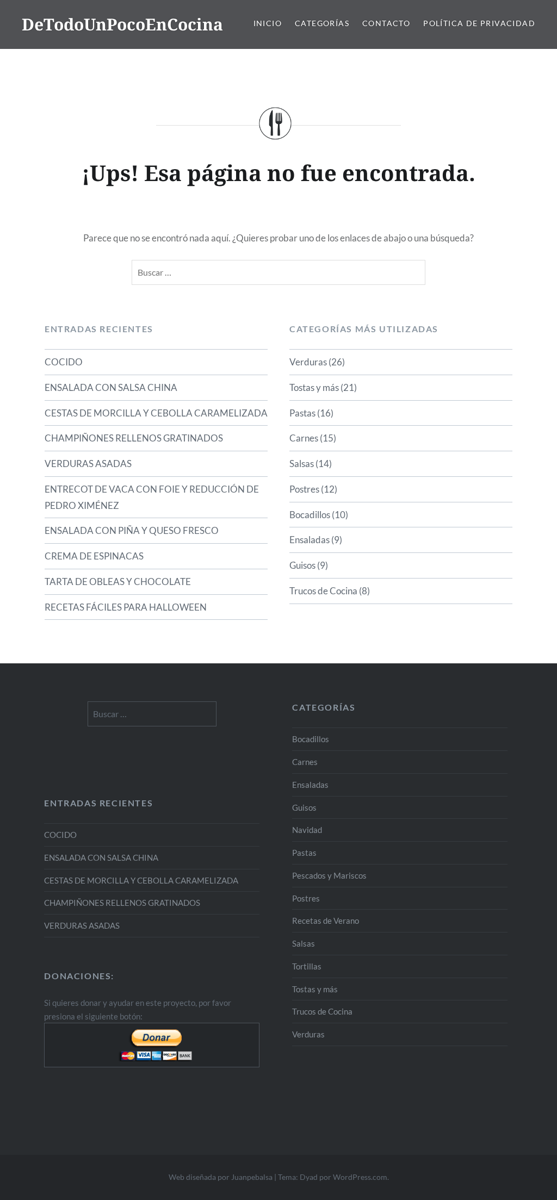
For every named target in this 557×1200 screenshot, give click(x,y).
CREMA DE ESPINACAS (94, 556)
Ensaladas (309, 539)
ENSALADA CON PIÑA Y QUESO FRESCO (132, 530)
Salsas (301, 463)
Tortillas (306, 966)
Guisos (302, 565)
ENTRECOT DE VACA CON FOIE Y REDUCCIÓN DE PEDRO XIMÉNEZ (152, 497)
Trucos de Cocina (323, 590)
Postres (304, 489)
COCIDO (64, 362)
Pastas (302, 413)
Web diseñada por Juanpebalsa (221, 1177)
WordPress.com (360, 1177)
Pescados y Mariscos (329, 875)
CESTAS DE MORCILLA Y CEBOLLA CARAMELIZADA (156, 413)
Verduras (308, 362)
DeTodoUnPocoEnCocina (122, 24)
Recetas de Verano (325, 920)
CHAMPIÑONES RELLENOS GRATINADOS (134, 438)
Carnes (303, 438)
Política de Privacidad (479, 23)
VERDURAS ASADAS (88, 463)
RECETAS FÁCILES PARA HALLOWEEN (126, 607)
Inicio (267, 23)
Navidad (307, 830)
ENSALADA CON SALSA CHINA (111, 387)
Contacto (386, 23)
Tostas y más (314, 387)
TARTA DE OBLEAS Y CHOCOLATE (118, 581)
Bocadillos (309, 514)
